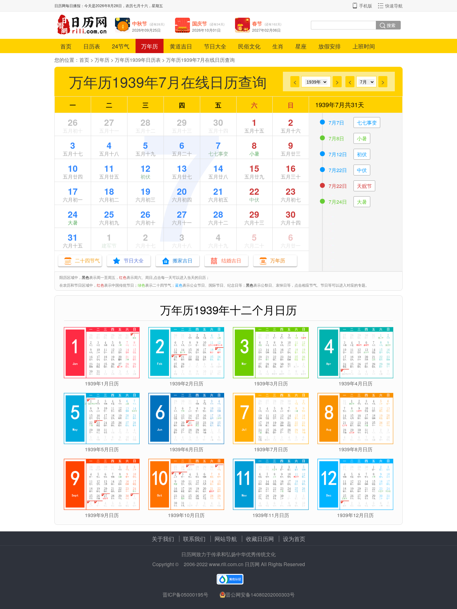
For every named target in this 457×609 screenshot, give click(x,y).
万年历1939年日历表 (138, 59)
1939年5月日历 (102, 449)
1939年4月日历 (355, 383)
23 (291, 191)
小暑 (254, 153)
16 (291, 168)
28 (145, 122)
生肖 (278, 46)
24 (73, 214)
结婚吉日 (231, 260)
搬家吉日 (182, 260)
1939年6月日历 (186, 449)
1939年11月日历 (270, 515)
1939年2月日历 (186, 383)
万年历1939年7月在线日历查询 (200, 59)
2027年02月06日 (266, 30)
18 (109, 191)
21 (218, 191)
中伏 (254, 199)
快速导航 (394, 5)
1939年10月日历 (186, 515)
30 (218, 122)
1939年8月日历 (355, 449)
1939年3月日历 (271, 383)
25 (109, 214)
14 (218, 168)
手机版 (365, 5)
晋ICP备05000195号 (185, 594)
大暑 (73, 222)
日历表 (91, 46)
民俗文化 (249, 46)
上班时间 (364, 46)
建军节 (109, 245)
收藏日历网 (260, 538)
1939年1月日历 (102, 383)
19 (145, 191)
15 (254, 168)
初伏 (145, 176)
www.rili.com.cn (226, 564)
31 (73, 237)
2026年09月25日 (146, 30)
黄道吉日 (181, 46)
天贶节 (364, 185)
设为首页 (294, 538)
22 (254, 191)
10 (73, 168)
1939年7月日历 (271, 449)
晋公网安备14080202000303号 (260, 595)
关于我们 (163, 538)
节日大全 (215, 46)
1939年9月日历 (102, 515)
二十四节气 (87, 260)
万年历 (149, 46)
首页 (66, 46)
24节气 (120, 46)
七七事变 (218, 153)
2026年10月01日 (206, 30)
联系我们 (194, 538)
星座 (301, 46)
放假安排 (329, 46)
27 (109, 122)
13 (182, 168)
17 (73, 191)
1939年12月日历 (355, 515)
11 (109, 168)
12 (145, 168)
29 (182, 122)
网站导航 (226, 538)
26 (73, 122)
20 (182, 191)
